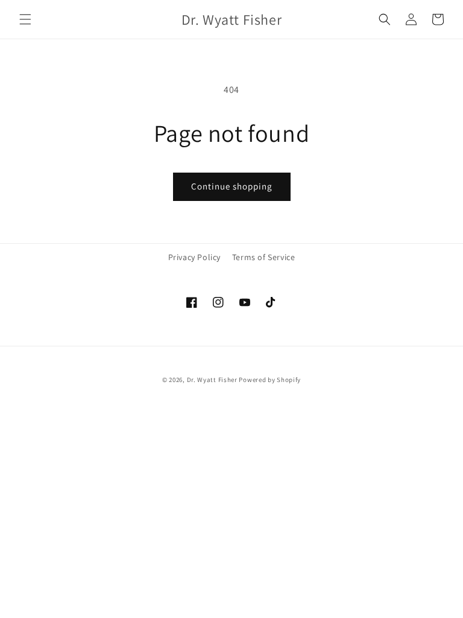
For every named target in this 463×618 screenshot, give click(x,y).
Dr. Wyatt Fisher (213, 379)
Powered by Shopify (270, 379)
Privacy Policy (194, 257)
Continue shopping (231, 186)
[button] (25, 19)
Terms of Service (263, 257)
